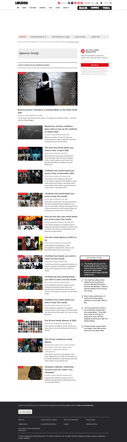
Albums (20, 217)
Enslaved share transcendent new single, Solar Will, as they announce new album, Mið (95, 328)
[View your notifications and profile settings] (101, 3)
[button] (108, 3)
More (65, 8)
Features (32, 8)
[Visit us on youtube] (78, 3)
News (24, 8)
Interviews (21, 73)
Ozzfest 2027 (95, 37)
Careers (66, 424)
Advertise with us (92, 424)
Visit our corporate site (85, 405)
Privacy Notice (102, 70)
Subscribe (87, 3)
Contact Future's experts (49, 420)
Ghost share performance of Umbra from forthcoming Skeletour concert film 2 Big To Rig (95, 299)
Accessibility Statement (48, 424)
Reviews (43, 8)
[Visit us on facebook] (69, 3)
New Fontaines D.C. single (60, 37)
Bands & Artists (22, 148)
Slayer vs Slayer (80, 37)
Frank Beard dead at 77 (38, 37)
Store (58, 8)
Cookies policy (23, 424)
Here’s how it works (72, 42)
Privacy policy (90, 420)
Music (20, 126)
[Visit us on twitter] (72, 3)
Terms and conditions (71, 420)
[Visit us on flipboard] (81, 3)
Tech (50, 8)
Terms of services (100, 68)
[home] (18, 8)
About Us (21, 420)
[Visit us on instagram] (75, 3)
